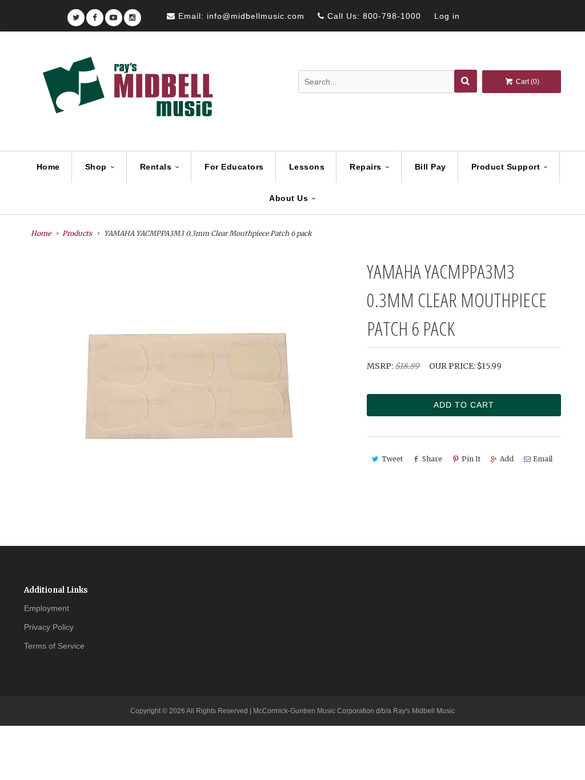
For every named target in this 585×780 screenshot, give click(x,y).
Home (48, 166)
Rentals (156, 166)
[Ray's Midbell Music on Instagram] (132, 14)
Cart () (526, 82)
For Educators (234, 166)
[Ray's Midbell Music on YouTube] (113, 14)
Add (507, 459)
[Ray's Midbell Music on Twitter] (76, 14)
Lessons (307, 166)
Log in (447, 16)
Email (542, 459)
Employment (46, 608)
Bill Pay (430, 166)
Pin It (471, 459)
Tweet (392, 459)
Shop (96, 166)
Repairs (366, 166)
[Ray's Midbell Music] (127, 92)
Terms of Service (54, 645)
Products (77, 233)
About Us (288, 198)
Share (432, 459)
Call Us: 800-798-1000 (372, 16)
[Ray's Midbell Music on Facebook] (94, 14)
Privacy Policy (49, 627)
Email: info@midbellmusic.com (239, 16)
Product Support (505, 166)
